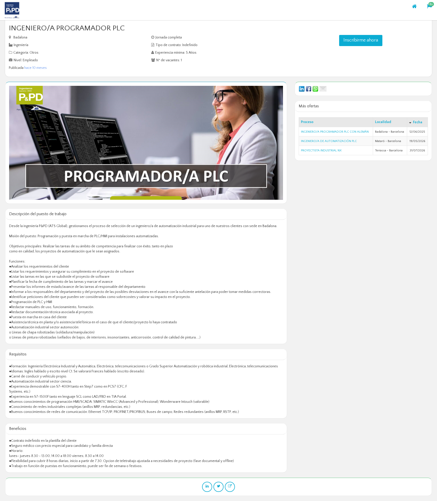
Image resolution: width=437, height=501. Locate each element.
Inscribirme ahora (360, 40)
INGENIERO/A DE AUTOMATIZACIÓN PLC (329, 141)
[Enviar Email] (323, 89)
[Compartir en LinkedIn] (302, 89)
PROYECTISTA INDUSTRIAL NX (321, 150)
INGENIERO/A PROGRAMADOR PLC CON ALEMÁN (335, 131)
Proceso (307, 122)
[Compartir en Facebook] (308, 89)
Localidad (383, 122)
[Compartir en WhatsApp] (315, 89)
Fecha (417, 122)
